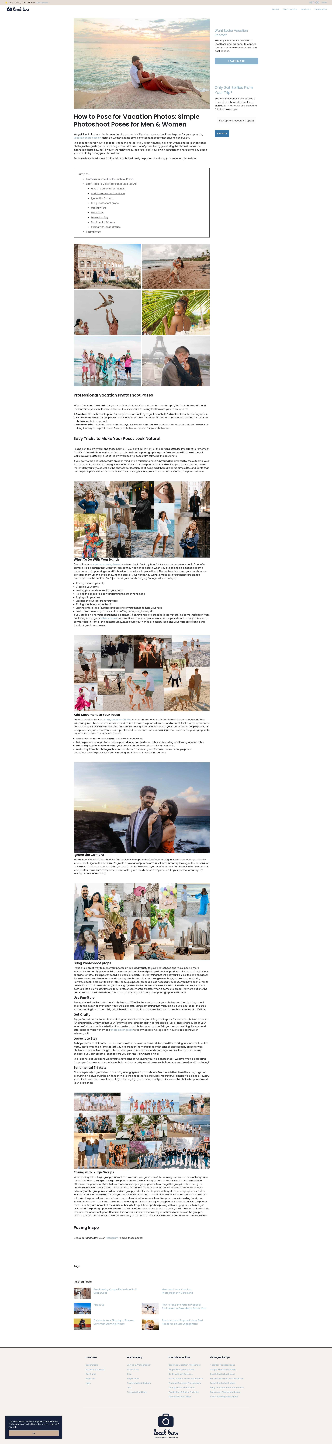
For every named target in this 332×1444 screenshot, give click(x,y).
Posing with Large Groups (106, 227)
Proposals (306, 9)
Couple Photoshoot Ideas (223, 1369)
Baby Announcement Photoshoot (227, 1387)
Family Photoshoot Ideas (222, 1383)
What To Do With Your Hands (108, 188)
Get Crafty (97, 212)
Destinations (92, 1364)
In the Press (133, 1369)
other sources (109, 618)
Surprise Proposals (95, 1369)
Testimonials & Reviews (139, 1383)
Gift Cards (91, 1374)
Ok (33, 1433)
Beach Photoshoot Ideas (222, 1374)
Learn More (236, 61)
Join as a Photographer (139, 1364)
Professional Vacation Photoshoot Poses (109, 179)
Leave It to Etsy (99, 217)
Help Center (133, 1378)
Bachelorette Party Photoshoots (226, 1378)
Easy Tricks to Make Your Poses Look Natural (111, 183)
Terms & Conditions (137, 1392)
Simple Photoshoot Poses (181, 1369)
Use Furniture (98, 207)
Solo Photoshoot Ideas (180, 1396)
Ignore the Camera (102, 198)
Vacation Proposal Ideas (222, 1364)
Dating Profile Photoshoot (182, 1387)
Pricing (275, 9)
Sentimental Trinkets (103, 222)
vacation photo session (87, 137)
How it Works (290, 9)
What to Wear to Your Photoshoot (186, 1378)
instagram (112, 1238)
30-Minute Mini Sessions (181, 1374)
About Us (99, 1304)
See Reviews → (43, 2)
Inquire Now (321, 9)
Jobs (129, 1387)
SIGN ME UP (222, 133)
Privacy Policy (24, 1427)
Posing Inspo (93, 231)
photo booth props (121, 1029)
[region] (33, 1427)
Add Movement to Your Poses (108, 193)
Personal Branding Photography (185, 1383)
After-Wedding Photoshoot (224, 1396)
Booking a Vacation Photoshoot (185, 1364)
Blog (129, 1374)
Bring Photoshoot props (105, 203)
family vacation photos (117, 719)
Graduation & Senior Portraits (184, 1392)
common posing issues (106, 564)
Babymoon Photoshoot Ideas (225, 1392)
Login (324, 2)
